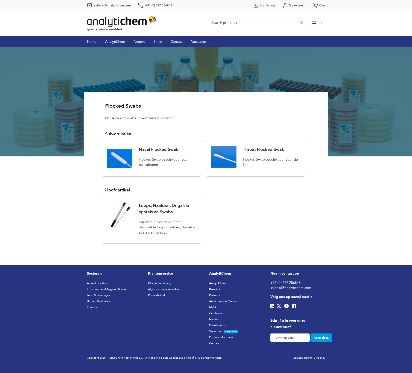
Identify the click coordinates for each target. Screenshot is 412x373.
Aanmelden (321, 337)
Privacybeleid (156, 295)
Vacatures (198, 41)
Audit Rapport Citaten (223, 301)
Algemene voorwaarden (163, 289)
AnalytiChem (115, 41)
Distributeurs (217, 325)
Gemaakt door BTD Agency (309, 358)
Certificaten (216, 313)
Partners (214, 295)
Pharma (92, 307)
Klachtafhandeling (159, 283)
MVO (212, 307)
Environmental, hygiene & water (107, 289)
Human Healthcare (99, 301)
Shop (158, 41)
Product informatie (221, 337)
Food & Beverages (98, 295)
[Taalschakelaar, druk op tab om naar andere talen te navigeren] (317, 22)
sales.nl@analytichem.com (290, 287)
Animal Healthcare (98, 283)
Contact (176, 41)
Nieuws (139, 41)
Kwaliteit (214, 289)
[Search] (302, 22)
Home (92, 41)
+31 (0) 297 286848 (285, 282)
